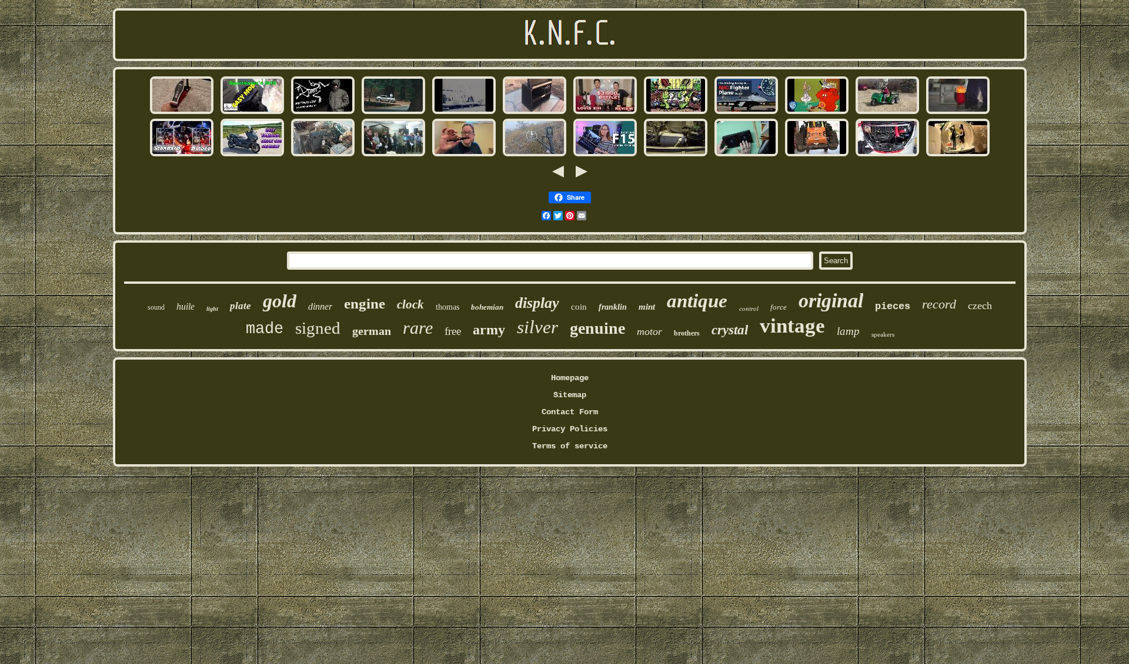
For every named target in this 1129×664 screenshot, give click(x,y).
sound (156, 307)
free (453, 331)
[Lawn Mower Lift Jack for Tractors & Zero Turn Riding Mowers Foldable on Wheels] (817, 155)
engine (364, 303)
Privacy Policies (569, 429)
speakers (882, 334)
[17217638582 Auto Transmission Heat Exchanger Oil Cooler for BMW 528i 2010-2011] (676, 155)
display (537, 302)
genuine (597, 328)
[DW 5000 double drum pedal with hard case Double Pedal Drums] (182, 113)
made (264, 329)
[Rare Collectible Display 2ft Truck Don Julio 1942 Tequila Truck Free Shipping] (323, 155)
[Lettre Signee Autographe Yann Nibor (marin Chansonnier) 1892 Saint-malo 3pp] (393, 155)
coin (579, 306)
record (939, 304)
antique (697, 300)
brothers (687, 333)
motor (649, 331)
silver (537, 327)
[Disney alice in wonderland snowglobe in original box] (958, 155)
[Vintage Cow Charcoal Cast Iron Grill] (252, 113)
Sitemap (569, 395)
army (489, 329)
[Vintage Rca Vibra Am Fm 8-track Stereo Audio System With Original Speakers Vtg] (746, 155)
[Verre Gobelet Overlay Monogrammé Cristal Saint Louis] (958, 113)
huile (185, 306)
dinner (320, 306)
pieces (892, 306)
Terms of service (569, 446)
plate (240, 305)
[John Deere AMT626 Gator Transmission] (887, 113)
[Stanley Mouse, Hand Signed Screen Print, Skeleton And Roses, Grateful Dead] (676, 113)
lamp (848, 331)
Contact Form (570, 412)
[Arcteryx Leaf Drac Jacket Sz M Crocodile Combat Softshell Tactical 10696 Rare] (323, 113)
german (371, 330)
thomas (447, 307)
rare (418, 327)
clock (410, 304)
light (212, 309)
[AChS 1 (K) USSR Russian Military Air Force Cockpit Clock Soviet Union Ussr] (746, 113)
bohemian (487, 307)
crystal (730, 330)
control (749, 308)
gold (279, 300)
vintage (792, 325)
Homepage (570, 378)
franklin (613, 307)
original (831, 300)
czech (980, 305)
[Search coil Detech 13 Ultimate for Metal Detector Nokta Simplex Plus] (534, 155)
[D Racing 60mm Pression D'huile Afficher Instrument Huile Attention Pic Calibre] (887, 155)
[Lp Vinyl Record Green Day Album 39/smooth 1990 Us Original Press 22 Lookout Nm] (464, 113)
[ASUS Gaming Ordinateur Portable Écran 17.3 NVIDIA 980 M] (605, 155)
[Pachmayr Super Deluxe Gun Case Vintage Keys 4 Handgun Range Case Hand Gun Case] (534, 113)
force (778, 307)
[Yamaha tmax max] (252, 155)
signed (317, 327)
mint (647, 306)
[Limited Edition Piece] (182, 155)
